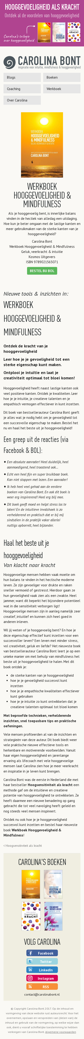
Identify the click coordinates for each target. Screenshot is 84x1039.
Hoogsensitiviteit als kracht (50, 785)
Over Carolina (17, 100)
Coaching (13, 89)
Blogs (11, 77)
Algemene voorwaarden (60, 1032)
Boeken (52, 77)
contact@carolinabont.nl (42, 994)
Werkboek (54, 89)
